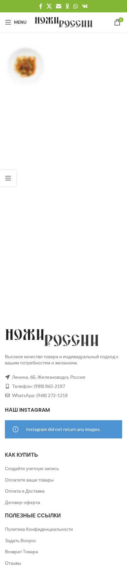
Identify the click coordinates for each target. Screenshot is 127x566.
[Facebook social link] (40, 6)
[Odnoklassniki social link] (67, 6)
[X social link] (49, 6)
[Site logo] (64, 21)
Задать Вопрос (20, 540)
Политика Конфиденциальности (39, 529)
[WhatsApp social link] (75, 6)
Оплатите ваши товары (29, 479)
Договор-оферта (22, 502)
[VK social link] (85, 6)
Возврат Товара (21, 551)
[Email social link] (59, 6)
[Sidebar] (8, 178)
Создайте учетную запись (32, 468)
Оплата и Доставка (25, 491)
